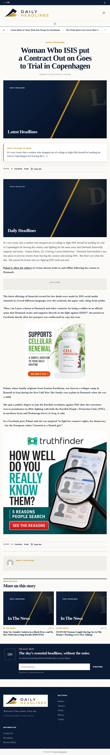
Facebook (18, 169)
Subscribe (98, 667)
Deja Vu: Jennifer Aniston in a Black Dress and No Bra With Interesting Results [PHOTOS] (28, 633)
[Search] (104, 13)
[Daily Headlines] (26, 12)
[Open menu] (55, 23)
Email (26, 169)
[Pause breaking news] (104, 30)
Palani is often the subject (17, 267)
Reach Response (60, 752)
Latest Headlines (55, 42)
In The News (9, 628)
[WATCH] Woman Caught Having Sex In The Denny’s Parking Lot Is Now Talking (79, 633)
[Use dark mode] (105, 2)
